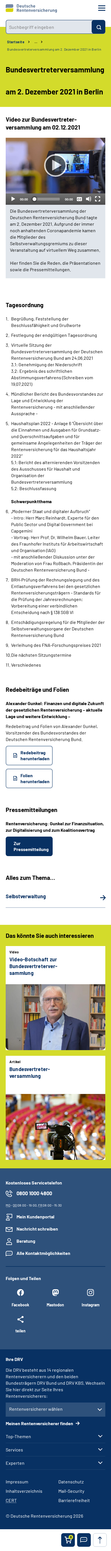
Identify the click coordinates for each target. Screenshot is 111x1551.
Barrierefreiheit (74, 1500)
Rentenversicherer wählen (36, 1409)
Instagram (91, 1304)
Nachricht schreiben (37, 1228)
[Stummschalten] (88, 198)
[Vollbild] (97, 198)
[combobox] (49, 27)
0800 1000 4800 (34, 1193)
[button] (84, 1540)
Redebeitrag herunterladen (35, 755)
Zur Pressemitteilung (31, 846)
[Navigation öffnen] (101, 8)
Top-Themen (18, 1436)
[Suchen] (98, 27)
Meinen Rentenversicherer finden (40, 1423)
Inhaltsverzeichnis (24, 1491)
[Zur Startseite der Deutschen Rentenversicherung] (31, 8)
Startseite (15, 42)
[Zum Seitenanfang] (100, 1540)
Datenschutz (71, 1481)
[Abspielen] (55, 165)
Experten (15, 1463)
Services (14, 1449)
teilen (20, 1330)
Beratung (26, 1241)
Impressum (17, 1481)
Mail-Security (71, 1491)
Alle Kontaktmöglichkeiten (43, 1253)
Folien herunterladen (35, 778)
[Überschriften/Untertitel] (79, 198)
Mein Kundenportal (35, 1216)
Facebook (20, 1304)
